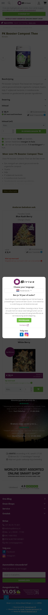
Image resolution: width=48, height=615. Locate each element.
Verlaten (23, 325)
